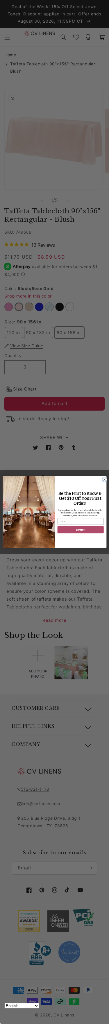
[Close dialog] (103, 478)
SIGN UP (80, 529)
